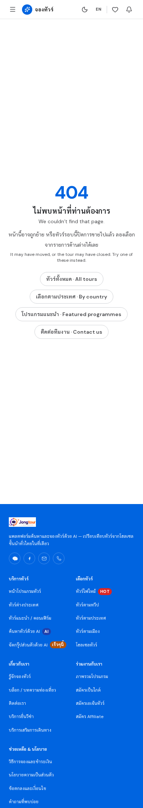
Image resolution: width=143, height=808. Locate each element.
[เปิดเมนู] (12, 9)
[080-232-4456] (59, 558)
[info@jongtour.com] (44, 558)
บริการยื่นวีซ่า (21, 717)
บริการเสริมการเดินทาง (30, 730)
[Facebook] (29, 558)
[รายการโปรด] (115, 9)
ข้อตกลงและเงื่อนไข (27, 788)
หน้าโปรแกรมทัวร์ (25, 591)
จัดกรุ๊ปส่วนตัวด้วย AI (36, 645)
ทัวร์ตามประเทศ (91, 618)
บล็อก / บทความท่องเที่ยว (32, 690)
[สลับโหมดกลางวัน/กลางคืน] (84, 9)
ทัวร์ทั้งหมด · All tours (71, 279)
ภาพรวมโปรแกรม (92, 677)
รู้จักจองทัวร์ (20, 677)
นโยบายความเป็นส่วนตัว (31, 775)
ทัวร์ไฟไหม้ (93, 591)
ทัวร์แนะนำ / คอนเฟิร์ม (30, 618)
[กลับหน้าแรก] (27, 9)
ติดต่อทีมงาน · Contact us (71, 332)
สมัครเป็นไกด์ (88, 690)
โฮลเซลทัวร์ (86, 645)
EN (99, 9)
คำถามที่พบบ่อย (23, 802)
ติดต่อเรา (17, 703)
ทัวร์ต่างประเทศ (23, 605)
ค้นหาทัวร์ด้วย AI (29, 631)
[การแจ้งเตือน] (129, 9)
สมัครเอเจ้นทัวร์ (90, 703)
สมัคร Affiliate (89, 717)
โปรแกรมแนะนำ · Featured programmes (71, 314)
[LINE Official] (15, 558)
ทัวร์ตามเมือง (88, 631)
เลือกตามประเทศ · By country (71, 296)
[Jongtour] (22, 522)
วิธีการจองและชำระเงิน (30, 762)
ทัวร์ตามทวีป (87, 605)
